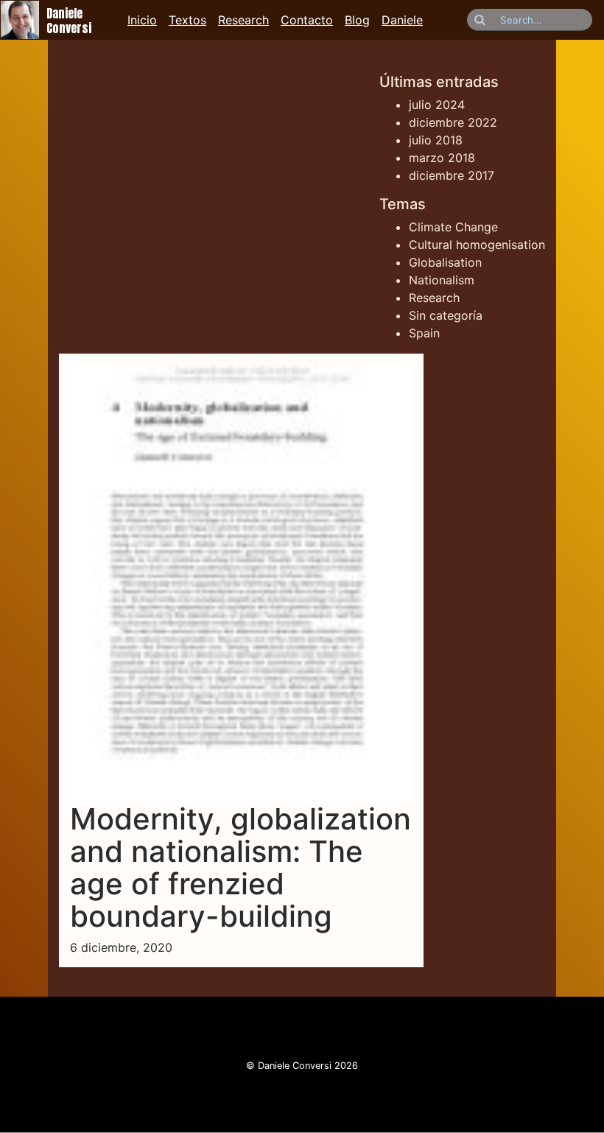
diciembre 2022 (453, 122)
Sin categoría (445, 315)
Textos (187, 20)
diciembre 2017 (451, 175)
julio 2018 (436, 140)
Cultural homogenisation (477, 244)
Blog (357, 20)
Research (243, 20)
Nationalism (441, 280)
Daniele (402, 20)
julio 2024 (437, 104)
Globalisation (445, 262)
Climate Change (453, 227)
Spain (424, 333)
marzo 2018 (442, 157)
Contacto (307, 20)
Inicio (142, 20)
